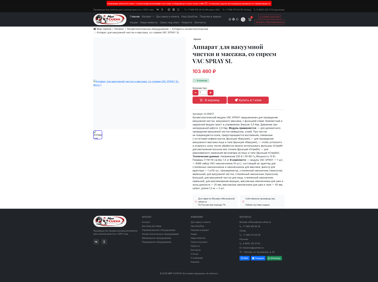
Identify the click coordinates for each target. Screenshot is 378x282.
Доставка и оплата (167, 16)
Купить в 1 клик (249, 100)
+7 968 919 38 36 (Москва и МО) (203, 9)
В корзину (212, 100)
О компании (197, 258)
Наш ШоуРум (189, 16)
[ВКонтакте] (157, 9)
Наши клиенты (149, 22)
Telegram (259, 258)
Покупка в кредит (210, 16)
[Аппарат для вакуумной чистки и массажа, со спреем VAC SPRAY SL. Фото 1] (139, 83)
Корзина (195, 262)
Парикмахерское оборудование (158, 230)
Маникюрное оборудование (156, 238)
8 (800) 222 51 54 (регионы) (270, 9)
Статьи (194, 254)
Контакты (200, 22)
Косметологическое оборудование (160, 234)
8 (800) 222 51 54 (271, 17)
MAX (246, 258)
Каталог (146, 222)
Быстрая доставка (151, 226)
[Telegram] (173, 9)
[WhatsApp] (178, 9)
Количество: (200, 88)
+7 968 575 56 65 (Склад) (238, 9)
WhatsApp (276, 258)
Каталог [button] (147, 16)
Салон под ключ (169, 22)
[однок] (162, 9)
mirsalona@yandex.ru (253, 247)
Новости (187, 22)
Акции (134, 22)
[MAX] (206, 3)
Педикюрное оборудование (156, 242)
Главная (135, 16)
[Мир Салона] (109, 19)
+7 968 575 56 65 (251, 235)
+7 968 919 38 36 (251, 226)
